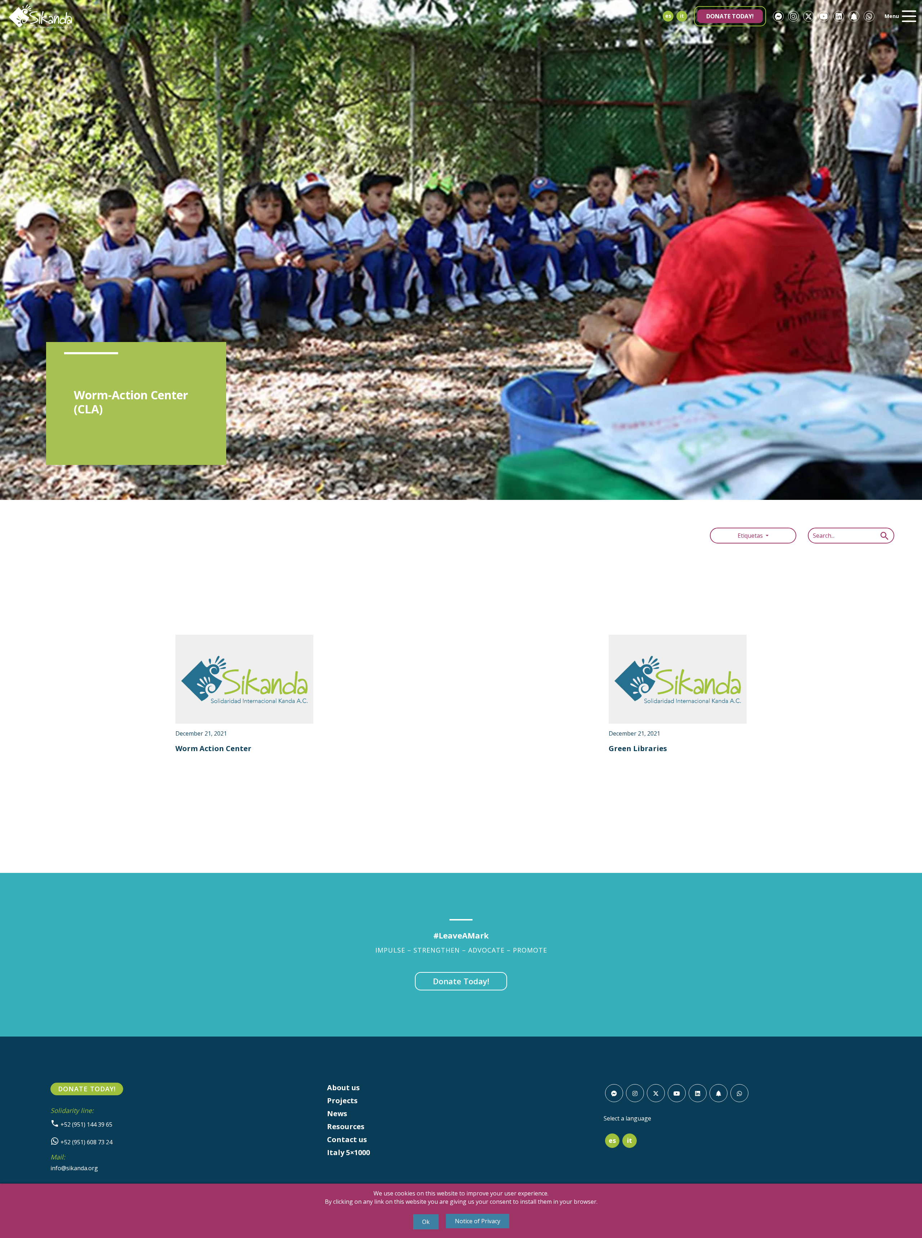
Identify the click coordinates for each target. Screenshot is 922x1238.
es (668, 15)
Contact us (347, 1139)
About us (343, 1087)
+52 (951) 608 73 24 (85, 1142)
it (682, 15)
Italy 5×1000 (348, 1152)
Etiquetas (751, 536)
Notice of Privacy (477, 1221)
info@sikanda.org (74, 1168)
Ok (426, 1222)
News (337, 1113)
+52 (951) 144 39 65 (85, 1124)
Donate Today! (730, 16)
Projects (342, 1100)
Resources (345, 1126)
